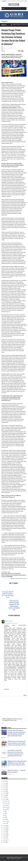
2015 (4, 827)
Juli (4, 811)
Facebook (18, 4)
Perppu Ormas (13, 48)
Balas (25, 695)
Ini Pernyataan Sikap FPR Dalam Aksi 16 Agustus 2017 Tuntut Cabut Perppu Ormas (8, 594)
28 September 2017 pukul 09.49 (11, 623)
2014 (4, 829)
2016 (4, 825)
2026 (4, 781)
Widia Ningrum (9, 621)
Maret (4, 819)
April (4, 817)
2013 (4, 831)
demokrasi (5, 48)
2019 (4, 795)
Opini (8, 48)
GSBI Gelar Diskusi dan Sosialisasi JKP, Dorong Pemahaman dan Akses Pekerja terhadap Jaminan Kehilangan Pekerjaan (16, 743)
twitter (15, 4)
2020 (4, 793)
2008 (4, 842)
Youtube (12, 4)
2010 (4, 838)
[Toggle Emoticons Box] (2, 723)
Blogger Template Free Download (14, 858)
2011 (4, 836)
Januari (5, 823)
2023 (4, 787)
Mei (4, 815)
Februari (5, 821)
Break (3, 25)
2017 (4, 799)
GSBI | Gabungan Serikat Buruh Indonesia (15, 857)
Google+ (9, 4)
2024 (4, 785)
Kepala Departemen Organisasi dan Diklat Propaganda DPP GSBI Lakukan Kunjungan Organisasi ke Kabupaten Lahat (14, 605)
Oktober (5, 805)
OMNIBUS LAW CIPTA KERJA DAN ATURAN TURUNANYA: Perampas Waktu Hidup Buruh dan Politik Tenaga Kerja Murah (16, 763)
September (5, 807)
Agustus (5, 809)
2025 (4, 783)
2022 (4, 789)
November (5, 803)
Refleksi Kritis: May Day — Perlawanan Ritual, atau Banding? (16, 771)
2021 (4, 791)
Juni (4, 813)
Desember (5, 801)
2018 (4, 797)
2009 (4, 840)
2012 (4, 834)
